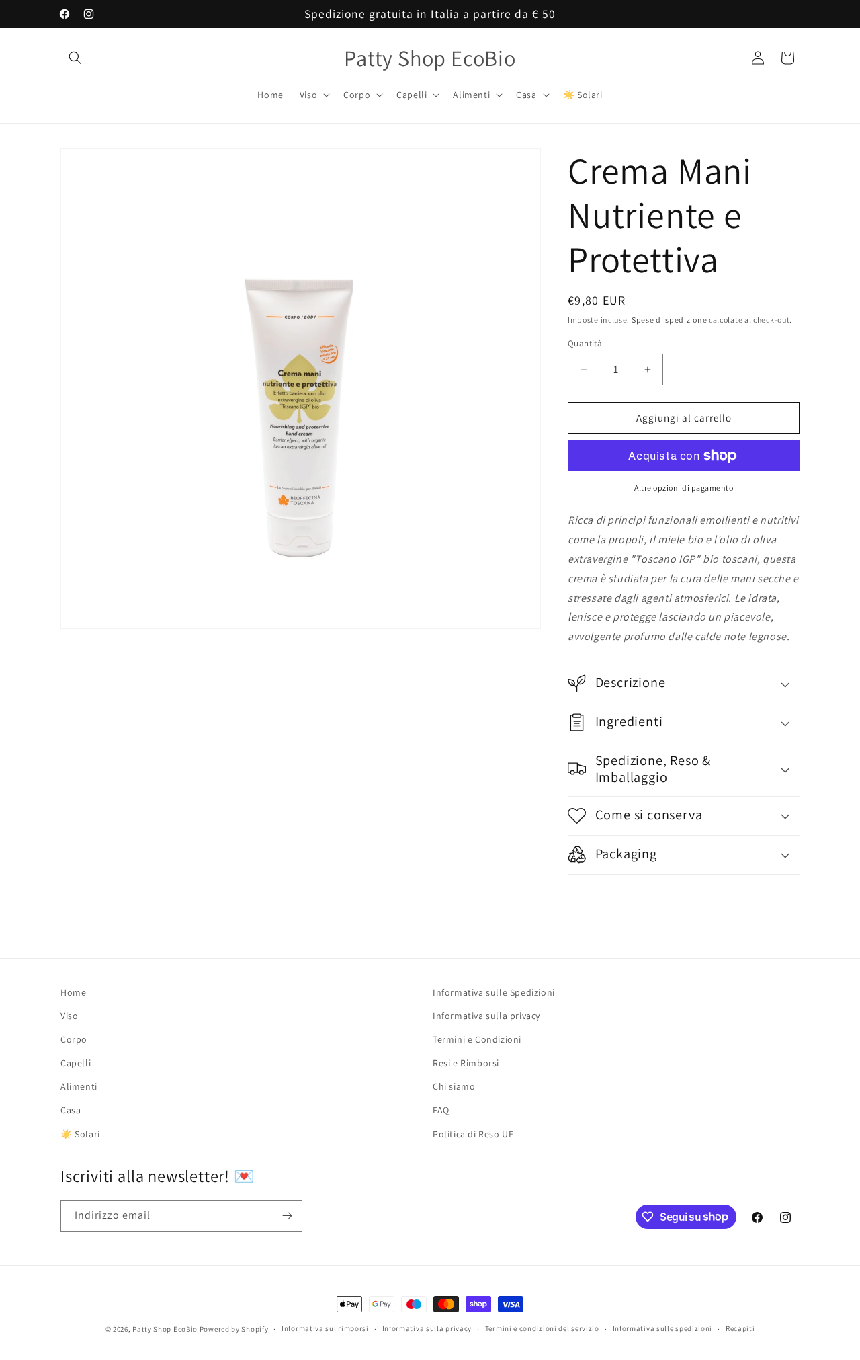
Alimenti (78, 1086)
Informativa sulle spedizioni (663, 1328)
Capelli (75, 1063)
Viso (69, 1016)
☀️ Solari (80, 1134)
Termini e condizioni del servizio (542, 1328)
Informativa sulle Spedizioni (494, 992)
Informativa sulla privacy (486, 1016)
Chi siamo (454, 1086)
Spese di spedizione (669, 320)
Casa (70, 1111)
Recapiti (740, 1328)
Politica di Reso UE (473, 1134)
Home (73, 992)
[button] (75, 58)
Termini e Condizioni (477, 1039)
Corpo (73, 1039)
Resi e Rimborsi (466, 1063)
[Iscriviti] (287, 1216)
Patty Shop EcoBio (165, 1329)
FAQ (441, 1111)
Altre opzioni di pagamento (683, 488)
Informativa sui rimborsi (325, 1328)
